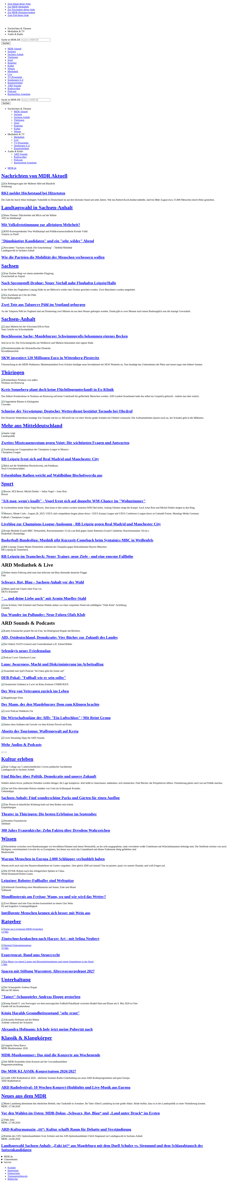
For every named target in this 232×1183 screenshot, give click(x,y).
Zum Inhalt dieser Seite (19, 4)
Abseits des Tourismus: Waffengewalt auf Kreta (39, 731)
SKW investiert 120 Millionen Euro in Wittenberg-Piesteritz (50, 358)
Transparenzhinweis (17, 1176)
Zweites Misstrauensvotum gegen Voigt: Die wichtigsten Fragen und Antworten (65, 443)
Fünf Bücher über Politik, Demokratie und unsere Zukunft (48, 776)
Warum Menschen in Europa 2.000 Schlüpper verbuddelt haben (53, 859)
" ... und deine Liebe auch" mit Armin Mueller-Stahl (43, 598)
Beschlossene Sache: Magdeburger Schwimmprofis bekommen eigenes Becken (64, 336)
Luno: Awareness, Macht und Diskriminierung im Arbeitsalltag (52, 664)
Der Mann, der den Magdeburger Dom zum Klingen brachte (50, 704)
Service (7, 1162)
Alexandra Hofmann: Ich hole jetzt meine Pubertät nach (47, 1029)
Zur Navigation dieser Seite (21, 9)
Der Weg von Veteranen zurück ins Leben (35, 691)
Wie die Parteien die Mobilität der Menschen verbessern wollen (52, 257)
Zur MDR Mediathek (18, 6)
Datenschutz (14, 1173)
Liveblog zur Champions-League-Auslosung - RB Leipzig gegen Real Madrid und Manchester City (81, 524)
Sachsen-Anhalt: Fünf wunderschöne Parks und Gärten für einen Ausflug (60, 798)
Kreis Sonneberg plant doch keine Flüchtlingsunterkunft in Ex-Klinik (57, 389)
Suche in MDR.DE (11, 39)
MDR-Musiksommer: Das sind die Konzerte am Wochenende (50, 1055)
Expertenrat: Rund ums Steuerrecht (30, 955)
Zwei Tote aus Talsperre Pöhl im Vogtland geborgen (43, 304)
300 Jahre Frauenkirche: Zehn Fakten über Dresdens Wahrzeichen (55, 830)
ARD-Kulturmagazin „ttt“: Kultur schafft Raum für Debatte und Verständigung (66, 1129)
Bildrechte (13, 1179)
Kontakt (12, 1167)
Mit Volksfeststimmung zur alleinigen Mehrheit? (40, 225)
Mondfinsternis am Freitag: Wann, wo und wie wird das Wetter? (53, 897)
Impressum (13, 1170)
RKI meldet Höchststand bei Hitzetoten (33, 193)
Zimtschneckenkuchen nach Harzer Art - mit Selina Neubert (50, 939)
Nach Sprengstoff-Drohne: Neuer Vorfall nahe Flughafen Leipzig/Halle (58, 283)
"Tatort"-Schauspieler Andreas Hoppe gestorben (40, 997)
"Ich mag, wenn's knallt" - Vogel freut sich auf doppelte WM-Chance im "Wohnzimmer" (73, 501)
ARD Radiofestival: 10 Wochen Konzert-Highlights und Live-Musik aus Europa (65, 1087)
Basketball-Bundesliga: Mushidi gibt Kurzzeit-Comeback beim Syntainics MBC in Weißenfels (77, 540)
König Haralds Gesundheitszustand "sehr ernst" (40, 1013)
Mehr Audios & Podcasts (21, 745)
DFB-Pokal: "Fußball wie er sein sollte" (33, 678)
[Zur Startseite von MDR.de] (8, 23)
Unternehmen (11, 1159)
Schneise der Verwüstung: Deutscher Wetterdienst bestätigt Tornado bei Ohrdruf (67, 411)
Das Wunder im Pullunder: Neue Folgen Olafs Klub (43, 615)
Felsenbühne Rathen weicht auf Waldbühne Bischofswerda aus (51, 475)
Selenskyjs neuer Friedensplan (26, 651)
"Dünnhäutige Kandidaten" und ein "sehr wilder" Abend (47, 241)
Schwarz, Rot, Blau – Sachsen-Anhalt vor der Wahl (42, 582)
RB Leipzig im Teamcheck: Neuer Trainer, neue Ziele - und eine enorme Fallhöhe (67, 556)
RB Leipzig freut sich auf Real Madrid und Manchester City (50, 459)
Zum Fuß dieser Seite (18, 15)
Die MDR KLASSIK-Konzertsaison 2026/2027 (38, 1071)
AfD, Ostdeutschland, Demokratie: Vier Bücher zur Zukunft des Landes (59, 637)
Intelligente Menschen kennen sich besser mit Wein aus (45, 913)
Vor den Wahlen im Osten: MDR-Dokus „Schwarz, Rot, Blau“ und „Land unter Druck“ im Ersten (80, 1113)
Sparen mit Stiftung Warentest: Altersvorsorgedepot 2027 (48, 971)
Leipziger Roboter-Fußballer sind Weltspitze (37, 880)
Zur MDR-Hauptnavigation (21, 12)
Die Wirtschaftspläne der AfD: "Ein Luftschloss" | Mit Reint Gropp (56, 718)
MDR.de (12, 168)
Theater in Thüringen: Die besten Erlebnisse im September (49, 814)
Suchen (6, 43)
